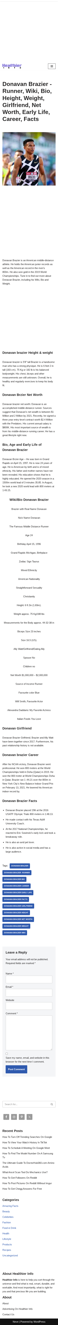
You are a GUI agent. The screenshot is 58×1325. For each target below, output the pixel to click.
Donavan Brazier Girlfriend (18, 906)
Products (7, 1244)
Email (9, 986)
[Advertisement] (29, 31)
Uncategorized (10, 1255)
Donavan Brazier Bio (14, 879)
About (5, 1303)
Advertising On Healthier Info (17, 1309)
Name (10, 973)
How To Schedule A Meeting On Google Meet (26, 1148)
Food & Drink (9, 1228)
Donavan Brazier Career (16, 886)
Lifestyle (6, 1239)
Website (10, 1000)
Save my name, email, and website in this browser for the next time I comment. (27, 1059)
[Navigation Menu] (52, 66)
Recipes (6, 1250)
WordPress (39, 1321)
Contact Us (8, 1314)
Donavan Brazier (19, 866)
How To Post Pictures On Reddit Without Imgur (27, 1183)
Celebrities (8, 1217)
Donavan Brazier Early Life (18, 892)
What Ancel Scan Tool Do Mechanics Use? (25, 1172)
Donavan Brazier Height (16, 913)
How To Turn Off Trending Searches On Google (27, 1137)
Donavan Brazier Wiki (14, 933)
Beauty (6, 1211)
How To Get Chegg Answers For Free (22, 1188)
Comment (12, 1013)
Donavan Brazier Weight (16, 926)
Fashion (6, 1222)
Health (5, 1233)
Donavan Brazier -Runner (17, 873)
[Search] (52, 1104)
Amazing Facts (10, 1206)
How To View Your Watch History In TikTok (24, 1142)
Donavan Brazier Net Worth (18, 919)
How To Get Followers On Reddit (19, 1177)
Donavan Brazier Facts (15, 899)
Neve (15, 1321)
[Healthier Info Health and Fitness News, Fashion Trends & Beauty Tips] (12, 66)
